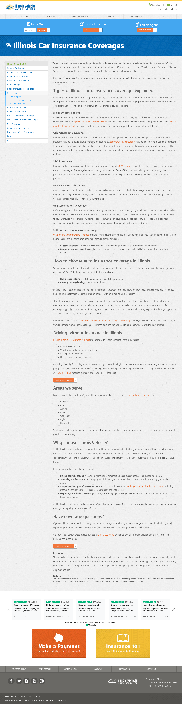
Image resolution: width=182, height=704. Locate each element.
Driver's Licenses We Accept (20, 72)
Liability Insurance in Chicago (20, 89)
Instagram (42, 681)
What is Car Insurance (17, 68)
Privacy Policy (10, 696)
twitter (19, 681)
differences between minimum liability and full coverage (104, 321)
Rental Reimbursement (17, 108)
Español (174, 5)
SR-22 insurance (125, 166)
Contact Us (163, 16)
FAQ (9, 136)
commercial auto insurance (122, 142)
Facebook (11, 681)
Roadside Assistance (16, 112)
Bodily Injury (15, 97)
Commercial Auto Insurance (20, 128)
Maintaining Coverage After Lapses (23, 120)
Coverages (12, 93)
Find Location (91, 30)
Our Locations (50, 16)
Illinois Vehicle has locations (139, 395)
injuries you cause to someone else (89, 122)
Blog (9, 140)
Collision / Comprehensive (21, 100)
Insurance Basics (20, 16)
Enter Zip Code (30, 30)
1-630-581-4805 (63, 373)
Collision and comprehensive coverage (71, 235)
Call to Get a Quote (64, 380)
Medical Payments (17, 104)
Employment (136, 16)
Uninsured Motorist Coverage (20, 116)
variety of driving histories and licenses (145, 486)
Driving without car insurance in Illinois (71, 340)
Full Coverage (13, 85)
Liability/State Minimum (18, 81)
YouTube (34, 681)
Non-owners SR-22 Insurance (21, 132)
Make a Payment (157, 5)
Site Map (39, 696)
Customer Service (80, 16)
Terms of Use (26, 696)
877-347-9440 (167, 9)
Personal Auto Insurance (18, 77)
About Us (110, 16)
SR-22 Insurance (15, 124)
